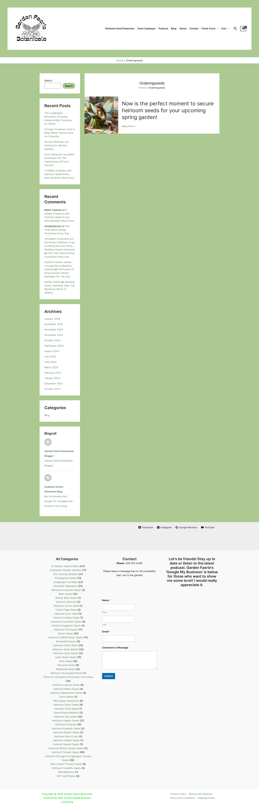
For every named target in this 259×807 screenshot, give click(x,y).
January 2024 (52, 378)
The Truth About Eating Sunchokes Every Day (57, 230)
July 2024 (50, 356)
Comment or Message (115, 647)
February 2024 (52, 372)
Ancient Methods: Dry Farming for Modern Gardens (56, 145)
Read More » (129, 126)
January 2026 (52, 318)
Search (48, 80)
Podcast (163, 28)
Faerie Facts (208, 28)
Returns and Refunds (200, 793)
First (104, 612)
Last (104, 624)
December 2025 (53, 324)
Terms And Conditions (182, 797)
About (182, 28)
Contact (193, 28)
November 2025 (53, 329)
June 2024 (50, 361)
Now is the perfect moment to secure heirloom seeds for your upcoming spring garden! (168, 110)
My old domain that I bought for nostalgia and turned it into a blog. (58, 501)
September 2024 (54, 345)
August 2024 (51, 351)
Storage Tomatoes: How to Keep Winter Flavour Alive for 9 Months (59, 133)
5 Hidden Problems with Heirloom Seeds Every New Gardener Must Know (59, 174)
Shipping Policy (206, 797)
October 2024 (52, 340)
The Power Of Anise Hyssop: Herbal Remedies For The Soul (59, 273)
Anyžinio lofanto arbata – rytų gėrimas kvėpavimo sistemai (58, 266)
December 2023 (53, 383)
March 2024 (51, 367)
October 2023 (52, 388)
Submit (108, 676)
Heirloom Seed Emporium (119, 28)
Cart (223, 28)
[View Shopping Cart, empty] (243, 28)
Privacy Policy (178, 793)
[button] (216, 28)
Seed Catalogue (146, 28)
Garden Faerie (52, 281)
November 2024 (53, 334)
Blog (173, 28)
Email (106, 631)
